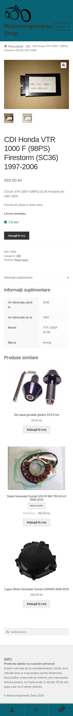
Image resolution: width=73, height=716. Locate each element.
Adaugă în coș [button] (36, 429)
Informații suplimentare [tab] (18, 277)
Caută (36, 710)
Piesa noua (21, 259)
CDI (28, 46)
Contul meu (12, 710)
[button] (63, 65)
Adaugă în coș (16, 235)
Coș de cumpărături (56, 707)
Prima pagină (15, 46)
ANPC (8, 659)
